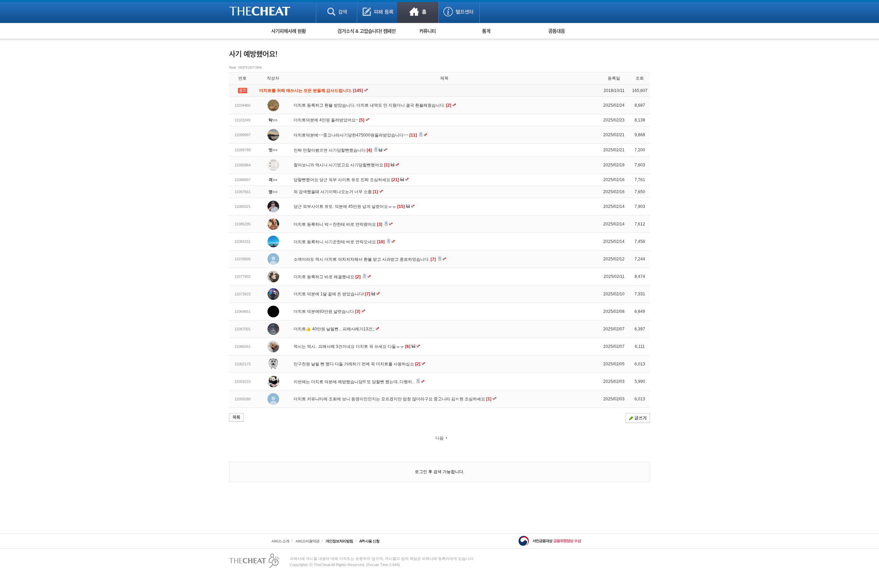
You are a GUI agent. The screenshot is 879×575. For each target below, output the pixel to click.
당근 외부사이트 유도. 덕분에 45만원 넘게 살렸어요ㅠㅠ (349, 206)
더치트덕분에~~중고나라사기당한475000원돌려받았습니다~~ (355, 135)
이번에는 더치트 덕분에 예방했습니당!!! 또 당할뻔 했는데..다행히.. (354, 381)
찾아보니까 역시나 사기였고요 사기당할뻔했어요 (341, 165)
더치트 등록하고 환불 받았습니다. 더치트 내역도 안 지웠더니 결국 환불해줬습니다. (372, 105)
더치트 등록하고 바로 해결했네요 (327, 276)
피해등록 (377, 11)
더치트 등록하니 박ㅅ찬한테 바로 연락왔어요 (338, 224)
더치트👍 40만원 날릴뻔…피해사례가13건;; (334, 329)
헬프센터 (458, 11)
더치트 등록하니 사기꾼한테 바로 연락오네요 (339, 241)
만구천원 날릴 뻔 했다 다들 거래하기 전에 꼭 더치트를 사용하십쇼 (357, 364)
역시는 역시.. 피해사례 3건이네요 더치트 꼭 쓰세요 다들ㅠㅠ (352, 346)
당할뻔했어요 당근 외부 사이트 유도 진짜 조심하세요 (346, 179)
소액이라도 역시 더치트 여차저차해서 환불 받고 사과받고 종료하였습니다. (365, 259)
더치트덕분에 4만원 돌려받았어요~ (329, 120)
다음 (439, 438)
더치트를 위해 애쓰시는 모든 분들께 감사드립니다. (311, 90)
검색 (336, 11)
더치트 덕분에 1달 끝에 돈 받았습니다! (332, 294)
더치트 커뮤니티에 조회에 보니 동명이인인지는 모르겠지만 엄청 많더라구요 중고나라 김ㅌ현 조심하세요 (392, 399)
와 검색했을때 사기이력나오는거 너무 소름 (336, 191)
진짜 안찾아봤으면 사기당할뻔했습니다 (333, 150)
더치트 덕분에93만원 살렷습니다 (327, 311)
